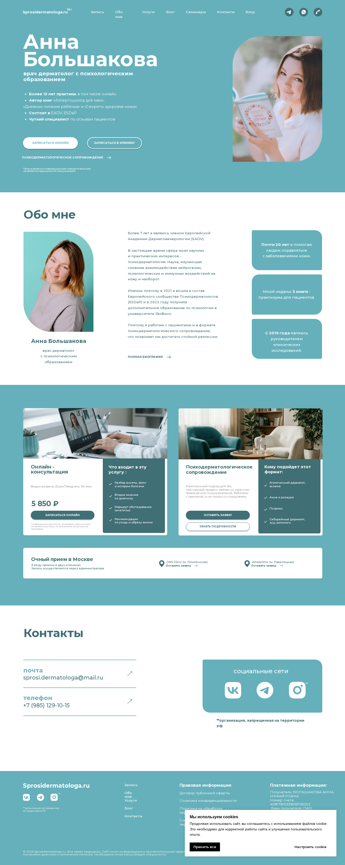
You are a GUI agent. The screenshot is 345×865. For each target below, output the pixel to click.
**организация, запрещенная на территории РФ (41, 809)
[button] (50, 143)
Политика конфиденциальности (208, 801)
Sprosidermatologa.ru (45, 12)
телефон (37, 698)
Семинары (196, 12)
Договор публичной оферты (205, 793)
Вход (250, 12)
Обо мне (128, 795)
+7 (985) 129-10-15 (46, 705)
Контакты (226, 12)
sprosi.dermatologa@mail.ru (63, 677)
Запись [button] (97, 12)
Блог (170, 12)
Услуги (148, 12)
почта (33, 670)
